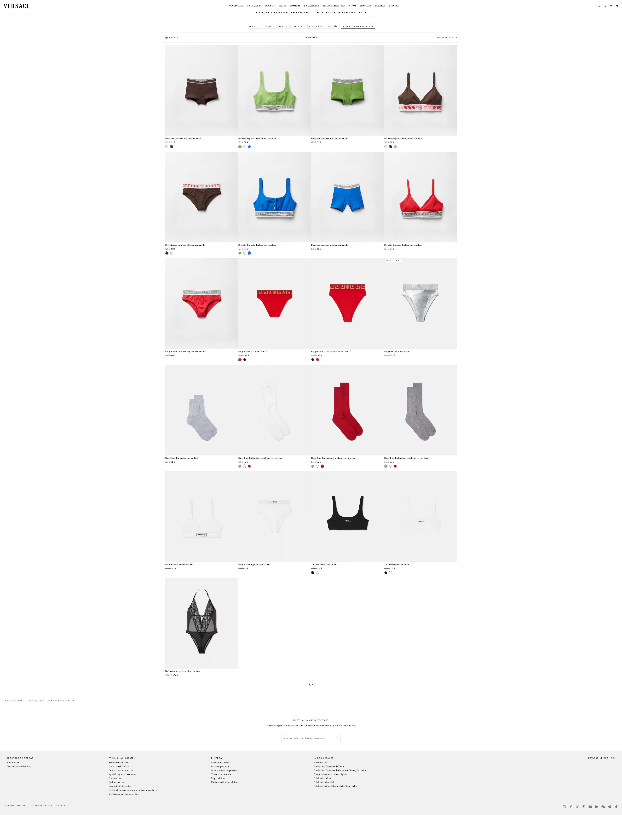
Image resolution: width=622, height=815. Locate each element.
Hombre (295, 6)
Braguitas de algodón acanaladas (254, 564)
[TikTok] (616, 807)
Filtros (173, 37)
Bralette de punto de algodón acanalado (257, 138)
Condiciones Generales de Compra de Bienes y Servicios (340, 770)
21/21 (311, 685)
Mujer (282, 6)
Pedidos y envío (116, 782)
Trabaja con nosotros (221, 774)
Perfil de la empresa (220, 762)
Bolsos (270, 6)
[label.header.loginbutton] (611, 6)
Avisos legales (320, 762)
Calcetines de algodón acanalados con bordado (260, 458)
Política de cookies (322, 778)
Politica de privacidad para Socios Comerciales (335, 786)
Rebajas (380, 6)
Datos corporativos (220, 766)
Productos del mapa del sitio (224, 782)
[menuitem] (236, 6)
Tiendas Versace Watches (18, 766)
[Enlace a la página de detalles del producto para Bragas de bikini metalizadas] (420, 303)
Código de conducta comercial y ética (331, 774)
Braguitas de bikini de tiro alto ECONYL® (331, 351)
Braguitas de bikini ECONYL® (252, 351)
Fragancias (311, 6)
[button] (617, 6)
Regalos (365, 6)
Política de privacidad (324, 782)
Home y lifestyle (334, 6)
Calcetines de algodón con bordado (181, 458)
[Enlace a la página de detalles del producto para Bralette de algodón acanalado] (201, 516)
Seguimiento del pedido (120, 786)
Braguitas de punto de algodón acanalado (185, 245)
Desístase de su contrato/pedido (124, 794)
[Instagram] (564, 807)
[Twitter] (577, 807)
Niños (352, 6)
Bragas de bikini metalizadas (397, 351)
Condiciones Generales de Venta (329, 766)
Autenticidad (115, 778)
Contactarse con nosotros (121, 770)
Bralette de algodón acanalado (179, 564)
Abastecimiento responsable (224, 770)
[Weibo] (610, 807)
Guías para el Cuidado (119, 766)
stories (394, 6)
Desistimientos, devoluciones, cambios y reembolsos (133, 790)
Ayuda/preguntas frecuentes (122, 774)
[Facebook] (571, 807)
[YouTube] (590, 807)
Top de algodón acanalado (323, 564)
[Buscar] (599, 6)
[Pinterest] (584, 807)
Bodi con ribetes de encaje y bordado (182, 671)
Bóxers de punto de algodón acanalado (183, 138)
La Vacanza (254, 6)
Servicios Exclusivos (118, 762)
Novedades (236, 6)
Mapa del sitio (218, 778)
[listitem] (254, 26)
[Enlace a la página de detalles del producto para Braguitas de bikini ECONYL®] (274, 303)
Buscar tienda (12, 762)
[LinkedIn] (597, 807)
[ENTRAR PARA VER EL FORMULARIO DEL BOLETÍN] (338, 738)
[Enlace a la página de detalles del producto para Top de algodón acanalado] (347, 516)
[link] (9, 700)
